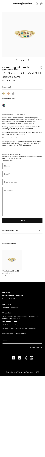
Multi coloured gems (3, 105)
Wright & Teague (25, 372)
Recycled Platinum (13, 93)
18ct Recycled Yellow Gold (3, 93)
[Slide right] (28, 60)
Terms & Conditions (10, 307)
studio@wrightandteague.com (13, 325)
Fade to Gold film (9, 299)
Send (22, 220)
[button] (3, 4)
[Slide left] (16, 60)
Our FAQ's (6, 304)
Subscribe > (36, 348)
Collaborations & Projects (12, 296)
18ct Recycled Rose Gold (8, 93)
